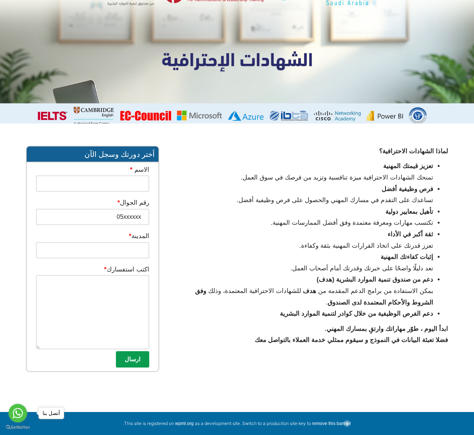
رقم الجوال (133, 202)
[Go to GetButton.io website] (18, 427)
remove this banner (331, 423)
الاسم (139, 169)
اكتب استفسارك (126, 269)
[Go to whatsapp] (18, 413)
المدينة (139, 236)
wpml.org (184, 423)
